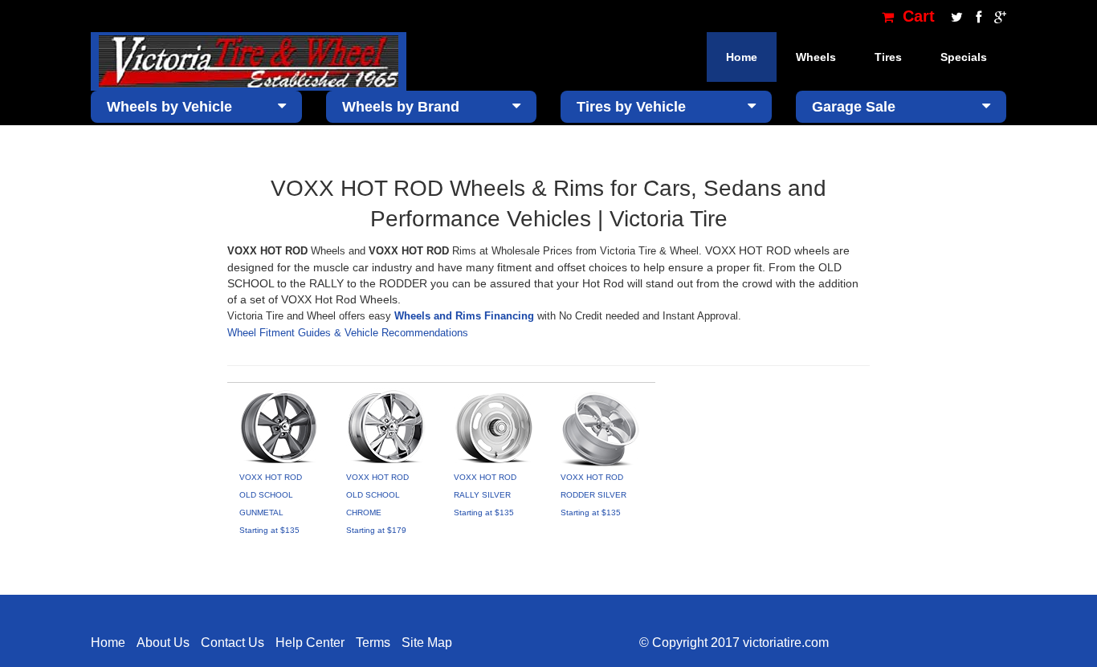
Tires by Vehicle (631, 107)
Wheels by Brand (400, 107)
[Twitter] (955, 16)
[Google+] (996, 16)
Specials (963, 57)
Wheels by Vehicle (169, 107)
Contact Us (232, 642)
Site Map (427, 642)
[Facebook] (977, 16)
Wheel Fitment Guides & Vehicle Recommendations (347, 333)
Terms (373, 642)
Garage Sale (853, 107)
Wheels (816, 57)
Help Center (310, 642)
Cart (916, 16)
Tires (888, 57)
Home (741, 57)
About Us (163, 642)
